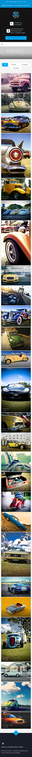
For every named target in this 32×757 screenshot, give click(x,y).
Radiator (6, 429)
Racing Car (6, 573)
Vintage (5, 658)
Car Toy (5, 613)
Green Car (6, 109)
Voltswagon (7, 217)
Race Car (6, 593)
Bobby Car (6, 508)
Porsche (5, 409)
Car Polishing (16, 68)
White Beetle (8, 678)
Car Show (6, 323)
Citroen (5, 347)
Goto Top (16, 733)
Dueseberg (6, 364)
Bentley (5, 282)
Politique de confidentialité (7, 747)
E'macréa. (17, 752)
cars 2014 (6, 174)
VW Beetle (6, 708)
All (5, 64)
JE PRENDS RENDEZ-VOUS (16, 38)
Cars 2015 (6, 262)
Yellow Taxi (7, 725)
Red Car (5, 89)
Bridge (5, 302)
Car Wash (13, 64)
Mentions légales (19, 747)
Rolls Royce (7, 448)
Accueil (12, 54)
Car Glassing (25, 64)
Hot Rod (5, 197)
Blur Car (6, 528)
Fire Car (5, 129)
